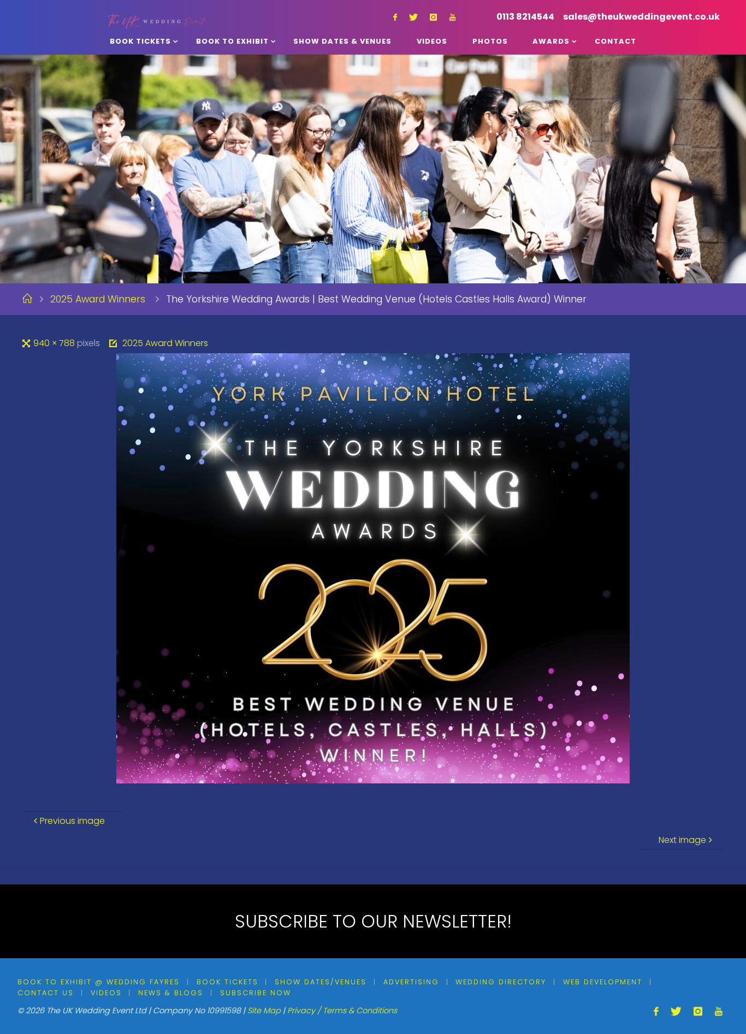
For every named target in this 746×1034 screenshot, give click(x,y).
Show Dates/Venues (320, 982)
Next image (682, 840)
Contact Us (45, 992)
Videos (106, 992)
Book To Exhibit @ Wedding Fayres (98, 982)
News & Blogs (170, 992)
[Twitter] (413, 17)
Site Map (264, 1010)
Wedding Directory (500, 982)
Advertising (411, 982)
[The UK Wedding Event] (157, 13)
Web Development (602, 982)
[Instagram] (433, 17)
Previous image (72, 821)
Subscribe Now (255, 992)
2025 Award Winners (97, 299)
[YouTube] (452, 17)
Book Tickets (227, 982)
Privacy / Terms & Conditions (342, 1010)
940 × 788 (55, 343)
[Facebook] (395, 17)
